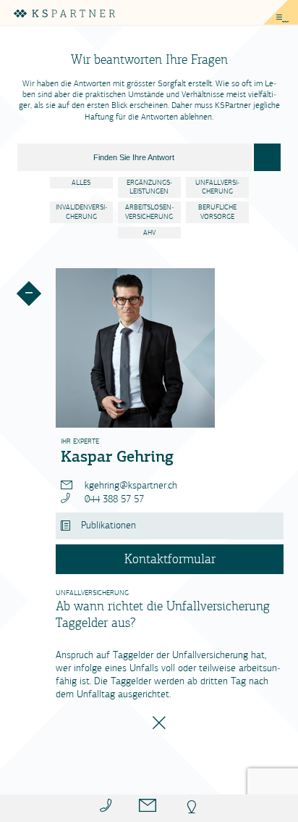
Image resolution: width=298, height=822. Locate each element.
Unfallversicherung (217, 187)
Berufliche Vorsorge (217, 212)
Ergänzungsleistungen (149, 187)
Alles (81, 182)
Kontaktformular (170, 559)
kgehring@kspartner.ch (129, 485)
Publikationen (108, 525)
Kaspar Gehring (117, 456)
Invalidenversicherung (81, 212)
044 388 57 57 (113, 499)
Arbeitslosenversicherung (149, 212)
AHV (149, 232)
